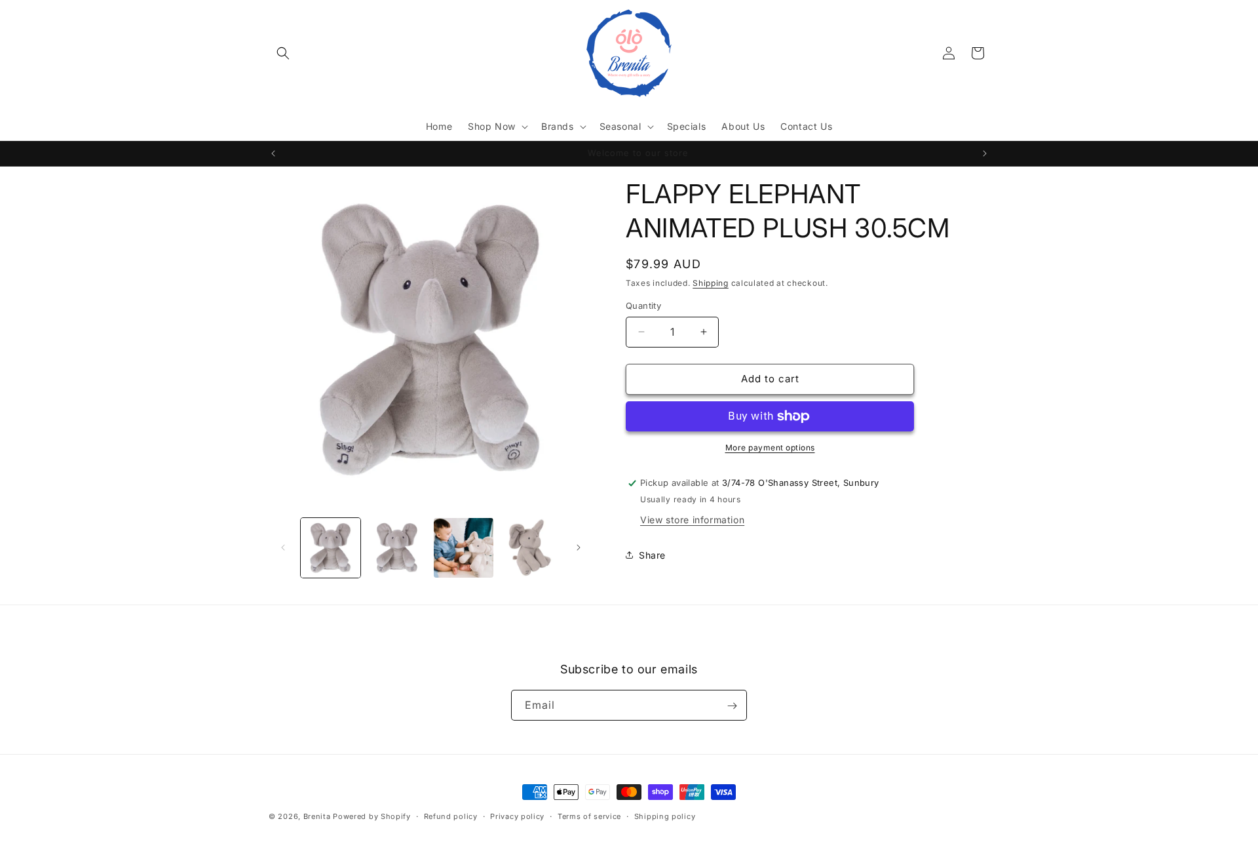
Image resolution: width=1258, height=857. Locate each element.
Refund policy (451, 815)
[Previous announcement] (273, 153)
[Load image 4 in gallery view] (530, 548)
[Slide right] (578, 547)
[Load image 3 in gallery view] (463, 548)
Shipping (711, 283)
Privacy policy (517, 815)
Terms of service (589, 815)
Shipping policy (665, 815)
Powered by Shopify (372, 816)
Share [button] (652, 555)
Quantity (643, 305)
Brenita (318, 816)
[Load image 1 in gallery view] (330, 548)
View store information (692, 519)
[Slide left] (283, 547)
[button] (283, 53)
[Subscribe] (731, 705)
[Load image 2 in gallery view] (397, 548)
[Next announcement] (984, 153)
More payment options (770, 447)
